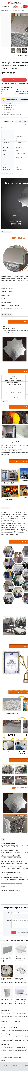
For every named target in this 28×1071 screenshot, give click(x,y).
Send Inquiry (14, 80)
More (2, 1060)
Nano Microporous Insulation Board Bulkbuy (12, 1057)
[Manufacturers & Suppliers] (14, 2)
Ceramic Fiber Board (7, 1040)
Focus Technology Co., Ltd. (18, 1065)
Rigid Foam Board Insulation (9, 1054)
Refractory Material (7, 1036)
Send (14, 932)
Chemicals (7, 10)
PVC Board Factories (20, 1047)
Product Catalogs (22, 1013)
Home (2, 10)
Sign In (3, 114)
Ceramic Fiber (21, 10)
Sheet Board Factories (7, 1050)
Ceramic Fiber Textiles (19, 1040)
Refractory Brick (5, 1019)
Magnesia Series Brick (19, 1019)
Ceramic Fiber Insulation (20, 1050)
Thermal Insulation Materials (7, 1016)
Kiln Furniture (17, 1021)
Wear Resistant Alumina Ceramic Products (10, 1021)
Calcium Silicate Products (20, 1016)
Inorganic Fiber (14, 10)
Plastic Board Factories (8, 1047)
